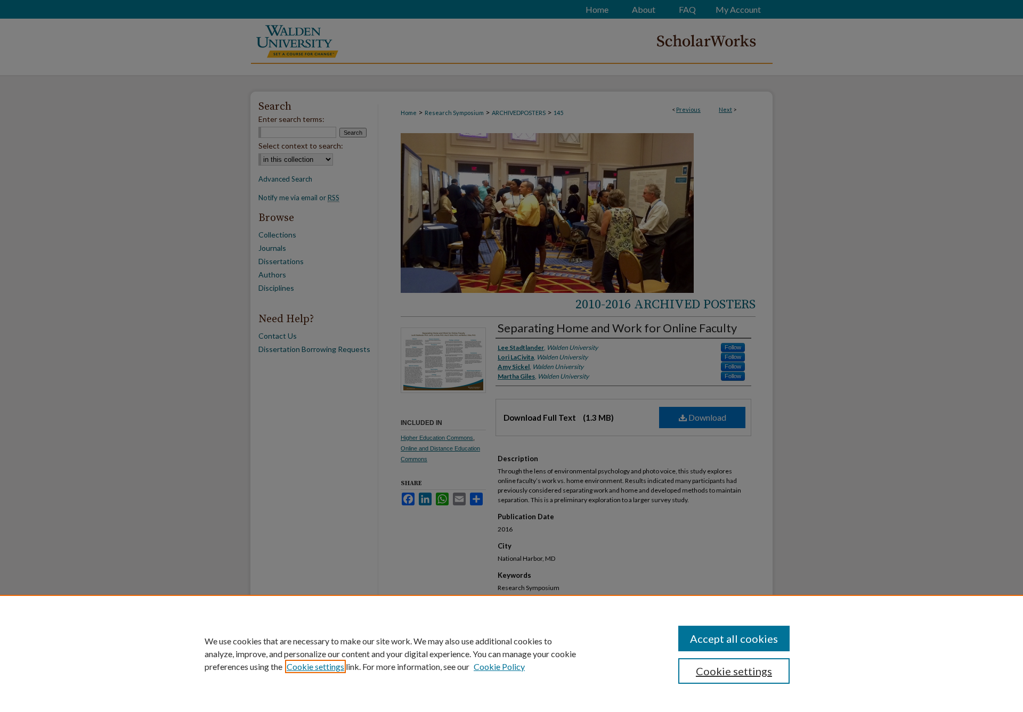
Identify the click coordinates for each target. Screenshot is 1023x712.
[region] (511, 653)
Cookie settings (315, 666)
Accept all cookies (734, 638)
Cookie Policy (499, 666)
